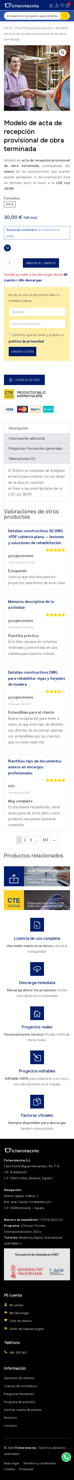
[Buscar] (65, 16)
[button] (62, 52)
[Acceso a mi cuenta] (57, 5)
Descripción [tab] (18, 428)
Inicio (8, 27)
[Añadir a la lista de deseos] (7, 248)
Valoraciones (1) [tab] (22, 458)
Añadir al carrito (41, 263)
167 (45, 839)
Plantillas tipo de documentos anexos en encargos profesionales (34, 766)
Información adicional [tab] (27, 438)
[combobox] (32, 16)
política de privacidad (26, 341)
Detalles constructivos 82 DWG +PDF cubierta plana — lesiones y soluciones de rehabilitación (36, 536)
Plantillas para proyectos (34, 27)
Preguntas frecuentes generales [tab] (35, 448)
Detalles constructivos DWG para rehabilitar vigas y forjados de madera (36, 678)
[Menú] (51, 5)
